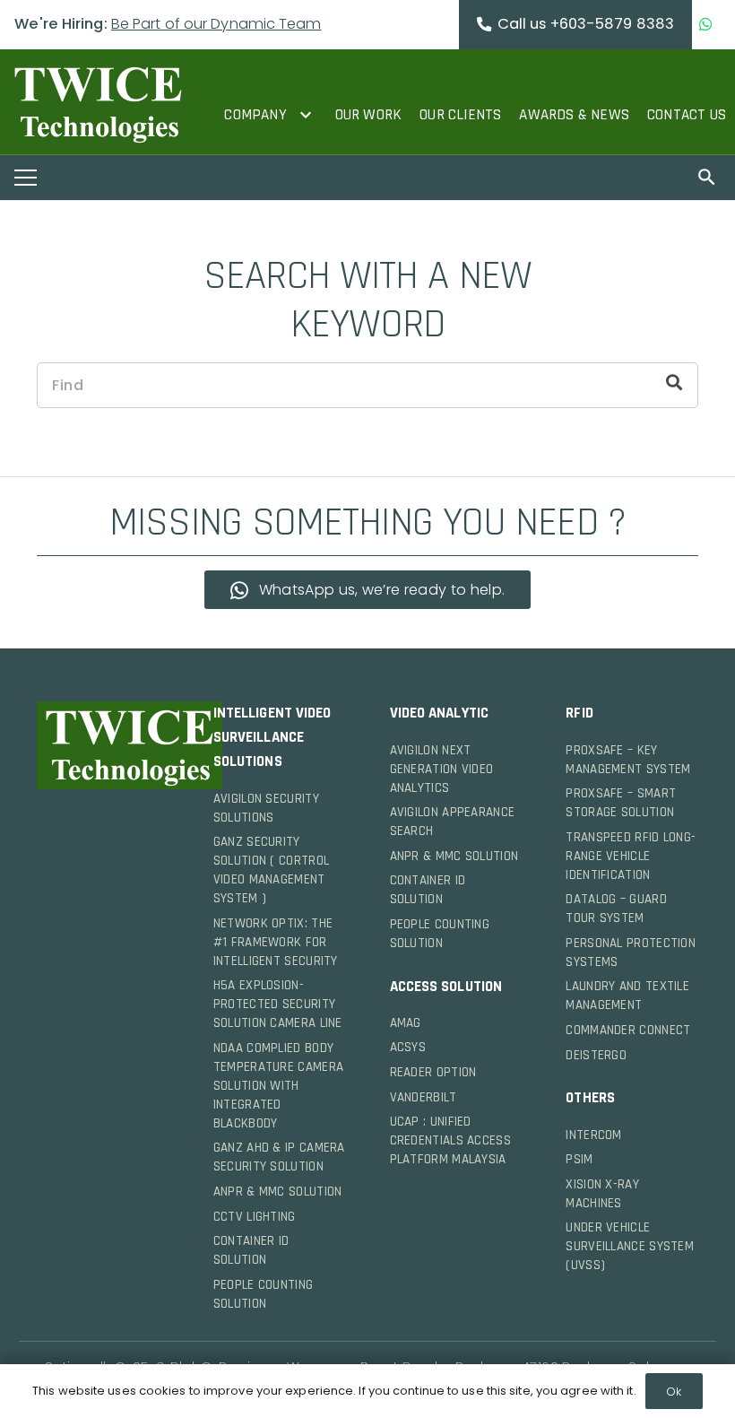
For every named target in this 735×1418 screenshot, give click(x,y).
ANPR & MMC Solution (277, 1191)
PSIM (579, 1159)
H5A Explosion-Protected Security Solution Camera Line (277, 1004)
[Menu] (25, 177)
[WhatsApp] (706, 24)
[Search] (674, 385)
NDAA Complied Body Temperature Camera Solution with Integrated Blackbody (278, 1086)
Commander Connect (628, 1030)
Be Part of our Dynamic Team (216, 23)
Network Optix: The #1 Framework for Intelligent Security (275, 942)
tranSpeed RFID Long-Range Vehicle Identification (631, 856)
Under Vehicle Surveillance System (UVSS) (630, 1246)
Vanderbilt (423, 1097)
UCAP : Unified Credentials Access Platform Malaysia (450, 1140)
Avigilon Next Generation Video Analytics (442, 769)
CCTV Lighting (254, 1216)
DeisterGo (596, 1055)
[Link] (98, 102)
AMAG (405, 1022)
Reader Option (433, 1072)
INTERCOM (593, 1135)
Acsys (408, 1047)
